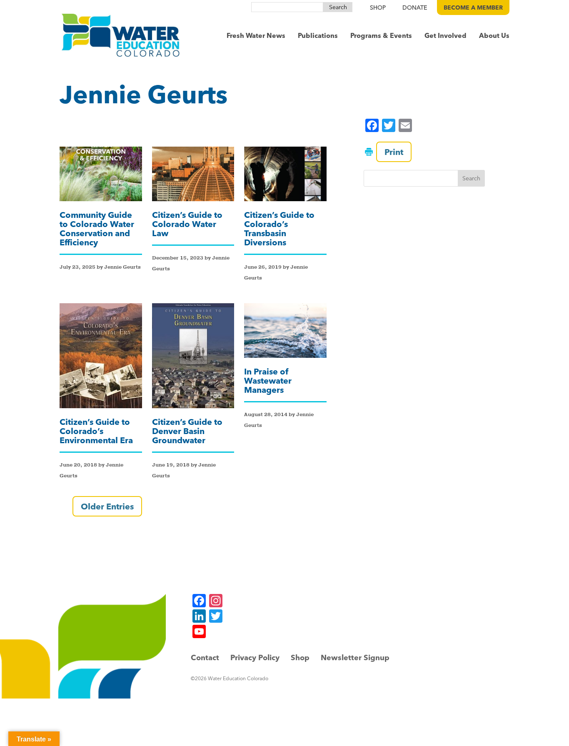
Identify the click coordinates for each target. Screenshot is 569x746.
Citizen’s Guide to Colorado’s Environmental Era (96, 431)
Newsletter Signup (355, 657)
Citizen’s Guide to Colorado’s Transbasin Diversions (279, 228)
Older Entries (107, 506)
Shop (300, 657)
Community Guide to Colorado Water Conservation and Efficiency (97, 228)
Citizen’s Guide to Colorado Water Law (187, 224)
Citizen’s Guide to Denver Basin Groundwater (187, 431)
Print (393, 152)
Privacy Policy (255, 657)
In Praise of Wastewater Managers (268, 380)
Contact (205, 657)
